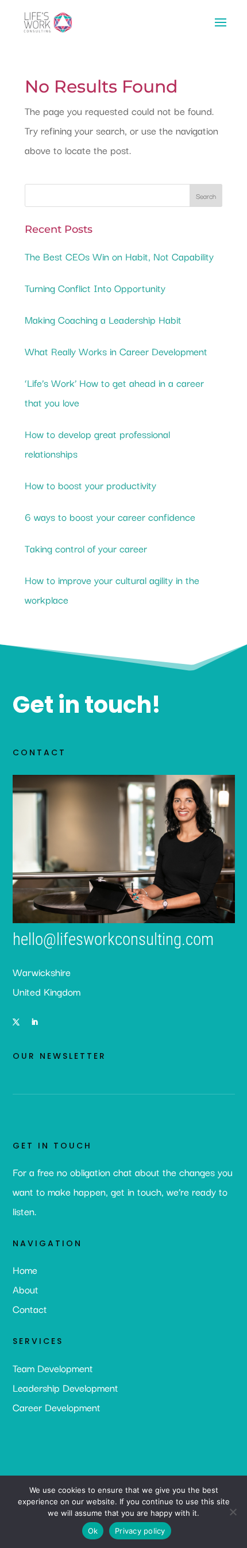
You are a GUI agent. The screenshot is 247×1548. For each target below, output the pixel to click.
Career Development (57, 1407)
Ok (93, 1530)
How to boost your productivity (90, 485)
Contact (30, 1308)
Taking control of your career (86, 548)
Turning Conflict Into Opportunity (95, 287)
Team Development (53, 1368)
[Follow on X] (16, 1022)
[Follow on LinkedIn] (34, 1022)
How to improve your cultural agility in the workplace (112, 589)
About (25, 1289)
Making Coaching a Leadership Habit (103, 319)
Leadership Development (65, 1387)
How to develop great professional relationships (97, 443)
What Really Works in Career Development (116, 351)
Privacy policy (140, 1530)
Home (25, 1269)
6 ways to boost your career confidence (110, 516)
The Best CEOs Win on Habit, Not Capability (119, 256)
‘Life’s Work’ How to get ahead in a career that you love (114, 392)
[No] (232, 1512)
